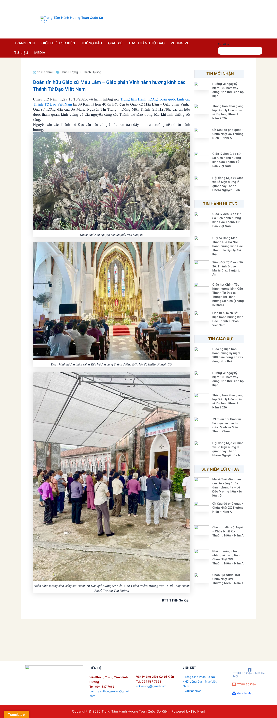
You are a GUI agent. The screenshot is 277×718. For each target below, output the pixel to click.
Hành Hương (69, 72)
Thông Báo (91, 43)
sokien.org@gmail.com (151, 686)
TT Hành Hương (90, 72)
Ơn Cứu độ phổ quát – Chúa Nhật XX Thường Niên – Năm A (228, 134)
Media (39, 53)
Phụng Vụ (180, 43)
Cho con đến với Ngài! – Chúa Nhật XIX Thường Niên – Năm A (228, 531)
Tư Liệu (21, 53)
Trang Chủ (24, 43)
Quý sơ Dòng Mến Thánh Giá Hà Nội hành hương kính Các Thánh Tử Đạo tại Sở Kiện (227, 246)
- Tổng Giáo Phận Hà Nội (199, 676)
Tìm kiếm (223, 44)
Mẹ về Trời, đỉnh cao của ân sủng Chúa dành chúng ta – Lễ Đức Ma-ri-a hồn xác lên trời (227, 487)
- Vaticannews (192, 690)
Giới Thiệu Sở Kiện (58, 43)
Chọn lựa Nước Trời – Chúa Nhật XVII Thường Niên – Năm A (228, 579)
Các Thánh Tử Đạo (147, 43)
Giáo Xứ (115, 43)
